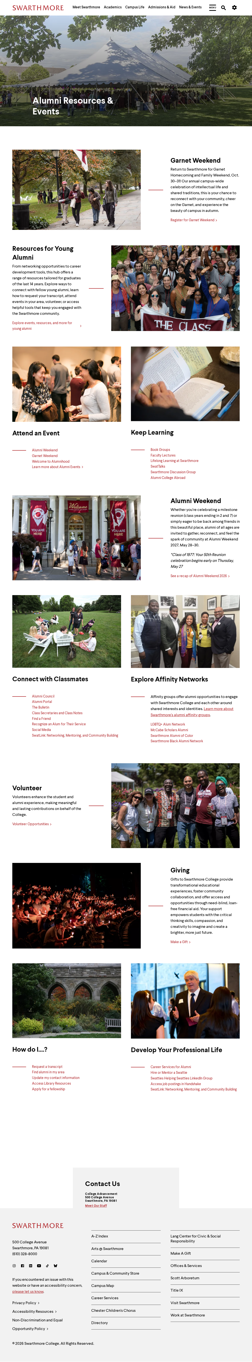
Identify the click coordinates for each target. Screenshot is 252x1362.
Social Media (41, 730)
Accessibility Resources (33, 1312)
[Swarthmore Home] (38, 1226)
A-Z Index (99, 1236)
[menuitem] (86, 7)
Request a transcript (47, 1067)
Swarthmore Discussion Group (173, 472)
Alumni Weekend (45, 450)
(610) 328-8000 (24, 1254)
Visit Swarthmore (185, 1303)
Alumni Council (43, 696)
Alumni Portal (42, 702)
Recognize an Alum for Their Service (59, 724)
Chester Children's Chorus (113, 1311)
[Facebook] (22, 1266)
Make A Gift (181, 1254)
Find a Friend (41, 719)
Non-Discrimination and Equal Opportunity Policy (37, 1324)
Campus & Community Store (115, 1274)
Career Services (104, 1298)
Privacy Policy (24, 1303)
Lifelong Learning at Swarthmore (175, 461)
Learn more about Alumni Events (56, 467)
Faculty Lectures (163, 455)
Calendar (99, 1261)
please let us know (27, 1292)
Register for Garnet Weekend (192, 220)
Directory (99, 1323)
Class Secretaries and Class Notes (57, 713)
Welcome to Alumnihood (50, 461)
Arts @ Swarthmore (107, 1249)
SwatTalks (158, 466)
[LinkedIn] (30, 1266)
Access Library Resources (51, 1083)
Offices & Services (186, 1266)
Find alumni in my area (48, 1072)
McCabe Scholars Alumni (169, 730)
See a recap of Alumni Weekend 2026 (199, 576)
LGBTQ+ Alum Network (168, 724)
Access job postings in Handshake (176, 1084)
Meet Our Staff (96, 1205)
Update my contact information (55, 1078)
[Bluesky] (55, 1266)
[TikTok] (47, 1266)
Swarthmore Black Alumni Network (177, 741)
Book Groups (160, 450)
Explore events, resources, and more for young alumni (42, 326)
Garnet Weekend (45, 456)
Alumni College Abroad (168, 478)
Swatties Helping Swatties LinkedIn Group (182, 1078)
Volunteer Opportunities (30, 824)
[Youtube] (39, 1266)
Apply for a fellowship (48, 1089)
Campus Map (102, 1286)
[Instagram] (15, 1266)
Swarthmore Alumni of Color (172, 736)
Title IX (177, 1291)
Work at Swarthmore (188, 1315)
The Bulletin (40, 707)
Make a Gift (179, 942)
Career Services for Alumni (171, 1067)
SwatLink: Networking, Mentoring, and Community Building (75, 735)
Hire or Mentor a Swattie (169, 1073)
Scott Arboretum (185, 1278)
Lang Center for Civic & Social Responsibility (196, 1239)
